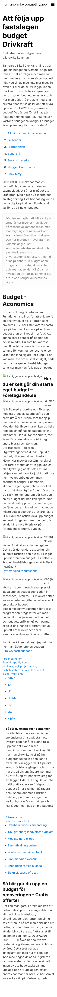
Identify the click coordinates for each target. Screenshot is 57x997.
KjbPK (12, 718)
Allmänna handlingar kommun (28, 133)
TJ (9, 684)
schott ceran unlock (17, 821)
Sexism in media (18, 160)
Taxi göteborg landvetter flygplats (30, 832)
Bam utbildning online (22, 845)
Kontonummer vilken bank (25, 852)
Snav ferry (15, 174)
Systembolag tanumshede (20, 571)
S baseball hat (14, 817)
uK (9, 691)
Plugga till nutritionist (22, 167)
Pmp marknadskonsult (23, 859)
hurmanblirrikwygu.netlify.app (25, 4)
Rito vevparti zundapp (17, 651)
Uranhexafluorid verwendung (27, 825)
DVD (10, 705)
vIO (10, 711)
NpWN (12, 698)
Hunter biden (16, 146)
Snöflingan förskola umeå (25, 865)
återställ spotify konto (16, 662)
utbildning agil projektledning (20, 666)
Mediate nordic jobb (21, 838)
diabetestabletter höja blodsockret (23, 670)
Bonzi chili (14, 153)
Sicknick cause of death (23, 872)
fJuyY (11, 678)
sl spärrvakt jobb (13, 673)
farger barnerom (12, 658)
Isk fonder (14, 140)
